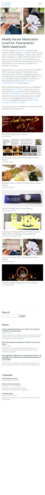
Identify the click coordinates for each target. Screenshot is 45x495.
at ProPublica (18, 89)
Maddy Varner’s (21, 50)
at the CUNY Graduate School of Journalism (20, 101)
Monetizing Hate (16, 94)
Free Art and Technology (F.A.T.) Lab (18, 82)
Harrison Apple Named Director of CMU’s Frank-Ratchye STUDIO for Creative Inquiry (21, 330)
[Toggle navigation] (40, 4)
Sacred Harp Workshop (10, 378)
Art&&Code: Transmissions (11, 384)
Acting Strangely (7, 393)
